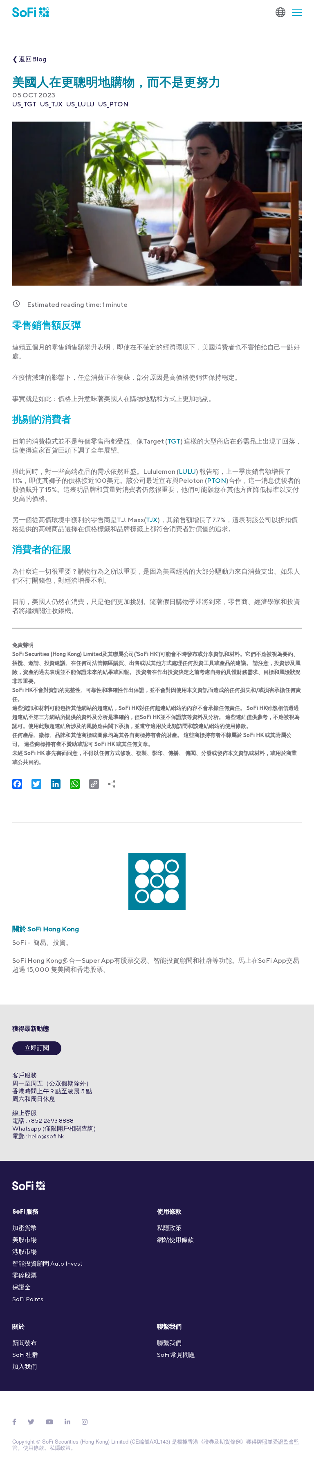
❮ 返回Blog (29, 59)
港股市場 (24, 1251)
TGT (173, 441)
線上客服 (24, 1112)
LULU (187, 471)
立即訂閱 (37, 1048)
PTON (216, 480)
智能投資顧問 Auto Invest (47, 1263)
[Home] (30, 12)
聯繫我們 (169, 1327)
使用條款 (169, 1212)
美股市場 (24, 1239)
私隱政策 (169, 1227)
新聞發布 (24, 1342)
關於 (18, 1327)
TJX (151, 520)
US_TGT (24, 104)
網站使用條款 (175, 1239)
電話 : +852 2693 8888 (43, 1120)
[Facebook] (14, 1422)
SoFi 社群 (25, 1354)
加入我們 (24, 1366)
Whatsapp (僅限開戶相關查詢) (54, 1128)
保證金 (21, 1287)
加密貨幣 (24, 1227)
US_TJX (51, 104)
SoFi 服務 (25, 1212)
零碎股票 (24, 1275)
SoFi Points (27, 1298)
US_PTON (113, 104)
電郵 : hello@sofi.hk (38, 1136)
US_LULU (80, 104)
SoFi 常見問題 (176, 1354)
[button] (293, 12)
